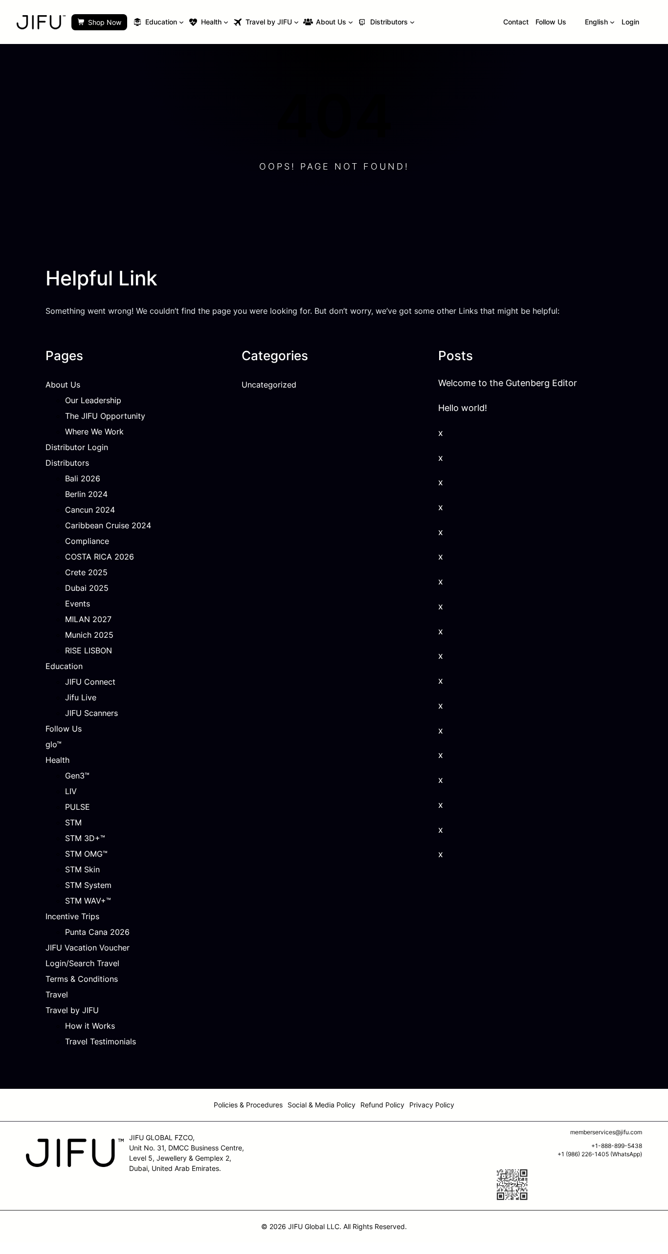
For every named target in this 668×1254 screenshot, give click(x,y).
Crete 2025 (86, 572)
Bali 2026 (82, 478)
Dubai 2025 (87, 588)
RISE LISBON (88, 650)
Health (57, 760)
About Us (62, 384)
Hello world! (462, 408)
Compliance (87, 541)
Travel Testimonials (100, 1041)
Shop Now (104, 22)
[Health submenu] (225, 22)
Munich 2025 (89, 635)
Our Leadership (93, 400)
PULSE (77, 807)
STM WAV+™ (88, 901)
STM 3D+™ (85, 838)
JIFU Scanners (91, 713)
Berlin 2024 (86, 494)
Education (64, 666)
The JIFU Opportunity (105, 416)
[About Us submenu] (350, 22)
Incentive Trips (72, 916)
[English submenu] (612, 22)
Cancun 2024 (90, 510)
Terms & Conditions (81, 979)
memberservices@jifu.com (606, 1132)
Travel (56, 994)
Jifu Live (80, 697)
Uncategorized (269, 384)
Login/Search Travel (82, 963)
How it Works (90, 1026)
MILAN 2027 (88, 619)
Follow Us (63, 729)
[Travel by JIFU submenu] (296, 22)
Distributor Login (76, 447)
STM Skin (82, 869)
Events (77, 603)
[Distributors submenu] (412, 22)
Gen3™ (77, 775)
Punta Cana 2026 (97, 932)
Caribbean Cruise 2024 (108, 525)
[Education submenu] (181, 22)
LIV (71, 791)
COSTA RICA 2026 (99, 557)
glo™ (53, 744)
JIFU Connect (90, 682)
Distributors (67, 463)
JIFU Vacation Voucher (87, 947)
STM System (88, 885)
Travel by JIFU (72, 1010)
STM (73, 822)
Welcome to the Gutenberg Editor (507, 383)
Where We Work (94, 431)
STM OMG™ (86, 854)
